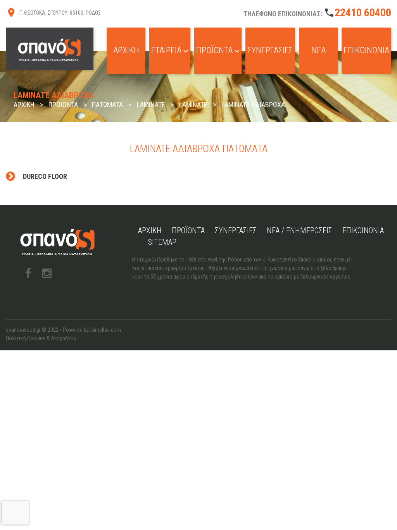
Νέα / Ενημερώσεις (299, 230)
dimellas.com (106, 330)
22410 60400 (363, 12)
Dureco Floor (45, 176)
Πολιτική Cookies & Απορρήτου (41, 338)
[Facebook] (28, 273)
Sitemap (162, 242)
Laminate (151, 104)
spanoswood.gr (23, 330)
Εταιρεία (166, 50)
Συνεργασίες (270, 50)
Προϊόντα (214, 50)
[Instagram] (47, 273)
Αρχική (126, 50)
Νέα (318, 50)
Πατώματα (107, 104)
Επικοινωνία (366, 50)
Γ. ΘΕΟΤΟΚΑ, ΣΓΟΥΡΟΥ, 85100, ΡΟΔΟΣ (60, 13)
